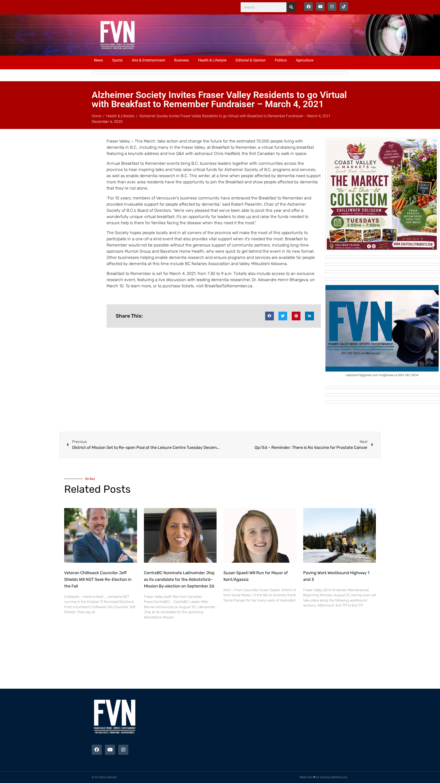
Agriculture (304, 60)
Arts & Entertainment (148, 60)
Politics (281, 60)
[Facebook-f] (308, 6)
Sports (117, 60)
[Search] (291, 7)
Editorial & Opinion (251, 60)
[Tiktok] (344, 6)
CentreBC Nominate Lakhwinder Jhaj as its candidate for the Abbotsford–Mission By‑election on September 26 (179, 579)
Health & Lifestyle (212, 60)
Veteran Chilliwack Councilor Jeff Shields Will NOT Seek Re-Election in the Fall (98, 579)
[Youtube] (320, 6)
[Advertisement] (236, 34)
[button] (269, 316)
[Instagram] (332, 6)
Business (181, 60)
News (98, 60)
